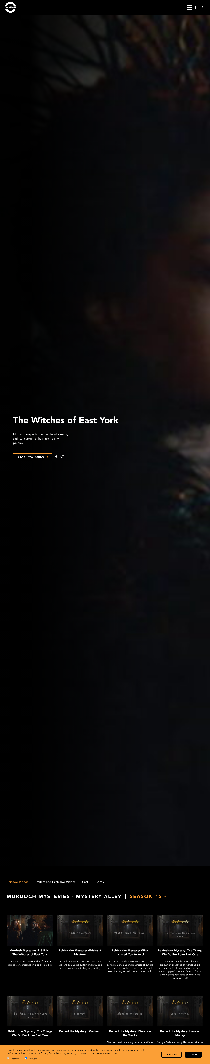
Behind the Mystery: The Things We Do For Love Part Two (30, 1033)
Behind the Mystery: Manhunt (80, 1031)
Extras (99, 882)
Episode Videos (17, 882)
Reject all (171, 1054)
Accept (193, 1054)
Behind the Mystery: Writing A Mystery (80, 952)
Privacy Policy (48, 1053)
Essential (15, 1059)
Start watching (31, 457)
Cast (85, 882)
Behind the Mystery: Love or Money (180, 1033)
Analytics (33, 1059)
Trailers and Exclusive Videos (55, 882)
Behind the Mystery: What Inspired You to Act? (130, 952)
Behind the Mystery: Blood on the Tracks (130, 1033)
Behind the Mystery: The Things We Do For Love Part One (180, 952)
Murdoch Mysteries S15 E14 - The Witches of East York (29, 952)
